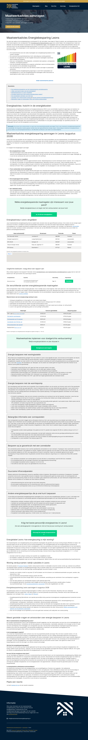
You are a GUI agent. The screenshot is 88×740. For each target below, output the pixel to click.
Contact (35, 730)
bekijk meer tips (18, 327)
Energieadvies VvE (74, 6)
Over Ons (53, 6)
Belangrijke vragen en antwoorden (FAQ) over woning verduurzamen (29, 99)
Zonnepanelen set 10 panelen (15, 319)
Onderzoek (18, 730)
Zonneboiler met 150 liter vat (14, 322)
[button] (44, 80)
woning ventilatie (23, 293)
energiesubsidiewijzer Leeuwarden (36, 584)
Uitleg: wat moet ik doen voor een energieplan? (23, 91)
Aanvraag (62, 6)
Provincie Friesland (23, 566)
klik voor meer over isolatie (18, 313)
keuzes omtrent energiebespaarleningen (43, 97)
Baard (30, 594)
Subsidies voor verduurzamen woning (21, 97)
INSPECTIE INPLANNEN (13, 26)
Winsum (35, 594)
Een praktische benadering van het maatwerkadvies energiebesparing (29, 89)
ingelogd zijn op (15, 685)
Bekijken (69, 281)
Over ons (14, 730)
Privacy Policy (25, 730)
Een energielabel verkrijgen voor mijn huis (22, 96)
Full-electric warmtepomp (13, 316)
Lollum (26, 594)
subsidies (18, 362)
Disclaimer (31, 730)
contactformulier (13, 714)
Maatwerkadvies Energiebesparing (14, 727)
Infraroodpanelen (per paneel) (15, 324)
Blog (46, 6)
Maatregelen (36, 6)
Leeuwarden (75, 226)
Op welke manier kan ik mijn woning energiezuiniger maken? (26, 94)
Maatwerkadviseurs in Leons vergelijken (21, 92)
